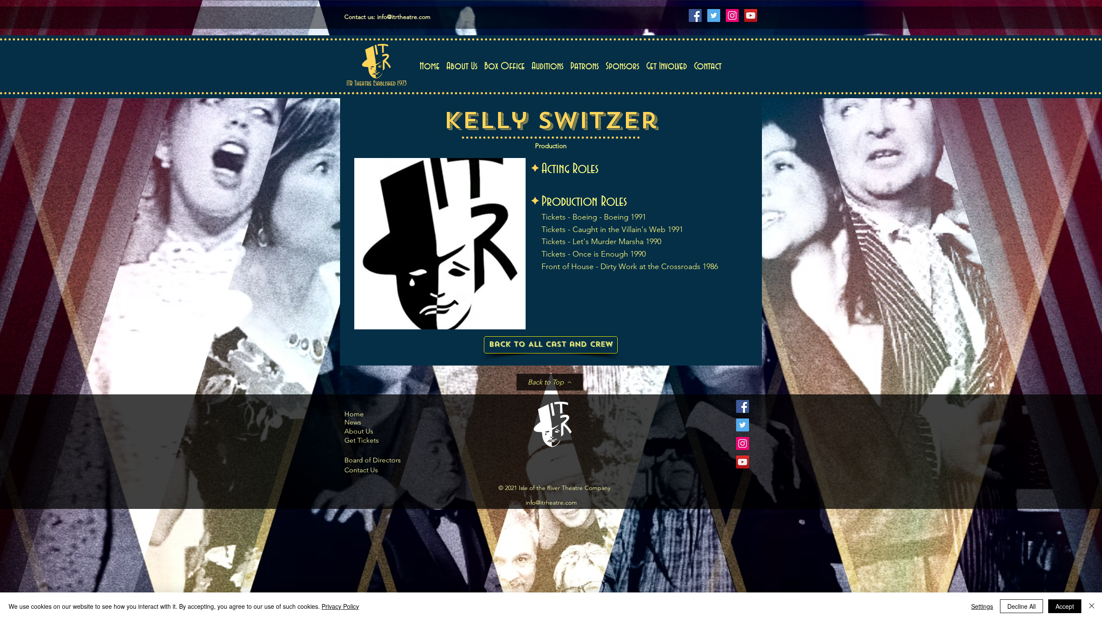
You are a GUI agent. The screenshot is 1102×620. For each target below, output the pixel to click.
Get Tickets (361, 440)
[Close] (1092, 606)
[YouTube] (750, 15)
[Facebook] (695, 15)
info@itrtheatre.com (403, 17)
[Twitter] (713, 15)
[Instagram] (732, 15)
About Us (358, 431)
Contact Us (361, 470)
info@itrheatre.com (551, 502)
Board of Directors (372, 460)
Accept (1065, 606)
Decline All (1021, 606)
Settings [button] (982, 606)
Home (354, 414)
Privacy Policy (340, 606)
